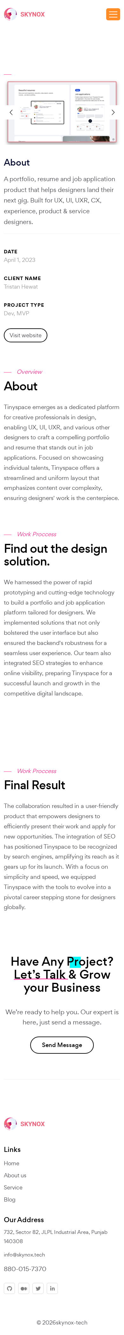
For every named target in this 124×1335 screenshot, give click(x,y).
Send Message (62, 1045)
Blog (10, 1199)
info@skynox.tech (24, 1254)
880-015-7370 (25, 1269)
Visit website (26, 335)
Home (11, 1163)
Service (13, 1187)
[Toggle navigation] (113, 14)
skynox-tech (71, 1322)
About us (15, 1175)
